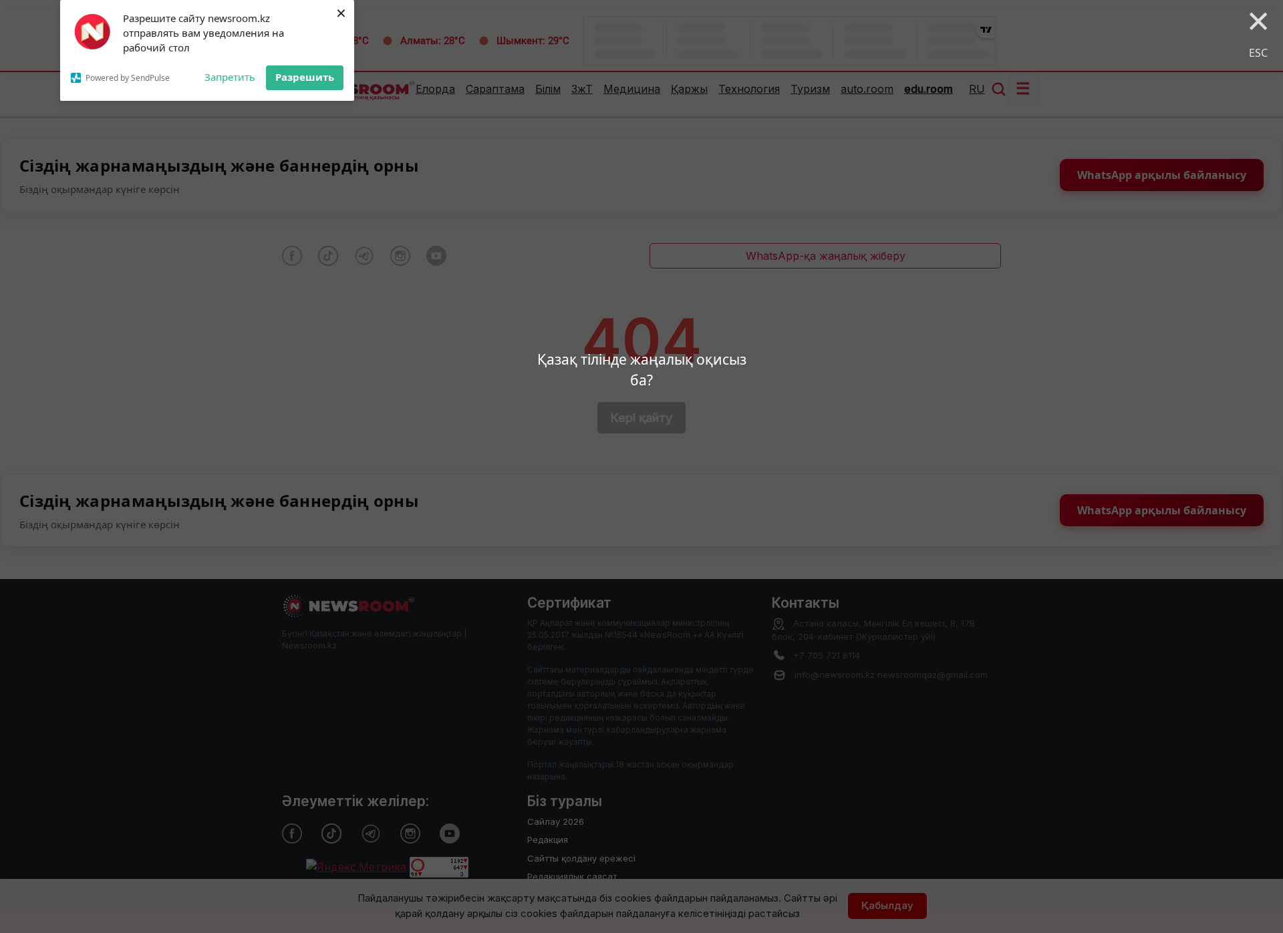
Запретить (229, 76)
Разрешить (304, 76)
